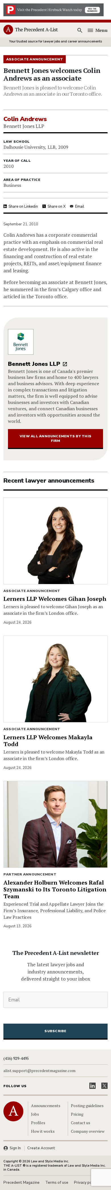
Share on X (56, 206)
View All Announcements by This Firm (55, 438)
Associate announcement (31, 591)
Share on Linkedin (23, 206)
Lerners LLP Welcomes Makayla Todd (47, 740)
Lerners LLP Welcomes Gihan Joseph (54, 599)
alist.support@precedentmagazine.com (39, 1070)
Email (79, 206)
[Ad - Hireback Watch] (53, 9)
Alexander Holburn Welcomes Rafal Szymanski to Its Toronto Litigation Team (54, 889)
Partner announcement (29, 874)
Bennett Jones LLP (34, 364)
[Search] (80, 30)
